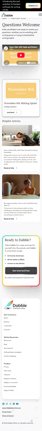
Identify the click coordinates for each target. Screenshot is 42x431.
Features (7, 375)
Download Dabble (10, 386)
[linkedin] (13, 404)
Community (8, 326)
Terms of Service (8, 416)
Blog (5, 344)
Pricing (6, 367)
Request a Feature (10, 379)
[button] (40, 14)
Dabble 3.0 (33, 6)
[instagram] (7, 404)
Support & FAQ (9, 390)
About (6, 318)
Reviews (6, 322)
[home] (7, 14)
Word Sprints (8, 348)
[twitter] (10, 404)
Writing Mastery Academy (12, 352)
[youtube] (17, 404)
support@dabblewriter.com (11, 408)
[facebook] (3, 404)
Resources (7, 340)
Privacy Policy (6, 412)
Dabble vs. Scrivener (11, 382)
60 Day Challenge (10, 356)
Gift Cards (7, 371)
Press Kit (7, 330)
